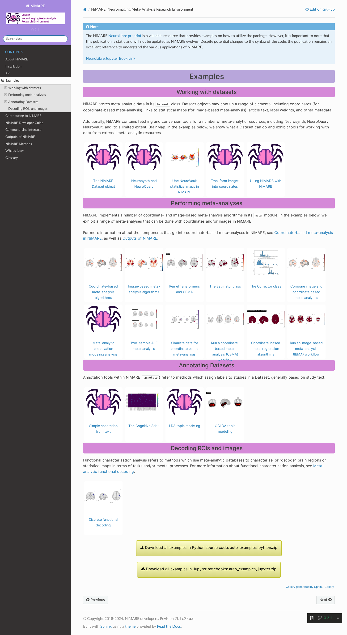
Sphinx (106, 626)
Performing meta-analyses (27, 95)
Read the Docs (169, 626)
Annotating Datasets (23, 102)
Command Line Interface (23, 129)
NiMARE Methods (18, 144)
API (7, 73)
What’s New (14, 150)
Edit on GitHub (322, 9)
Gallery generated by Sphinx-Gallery (310, 586)
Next (323, 600)
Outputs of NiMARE (20, 137)
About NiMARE (16, 59)
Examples (12, 80)
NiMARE (37, 6)
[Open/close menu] (2, 81)
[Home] (85, 9)
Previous (97, 600)
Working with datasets (24, 88)
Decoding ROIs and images (27, 108)
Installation (13, 66)
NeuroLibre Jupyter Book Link (110, 58)
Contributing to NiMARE (23, 116)
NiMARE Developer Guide (24, 123)
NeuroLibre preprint (124, 36)
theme (130, 626)
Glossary (11, 158)
